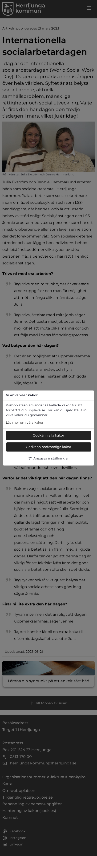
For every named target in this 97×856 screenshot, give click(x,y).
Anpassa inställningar (51, 458)
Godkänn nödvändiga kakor (48, 447)
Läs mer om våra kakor (25, 422)
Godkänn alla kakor (48, 435)
